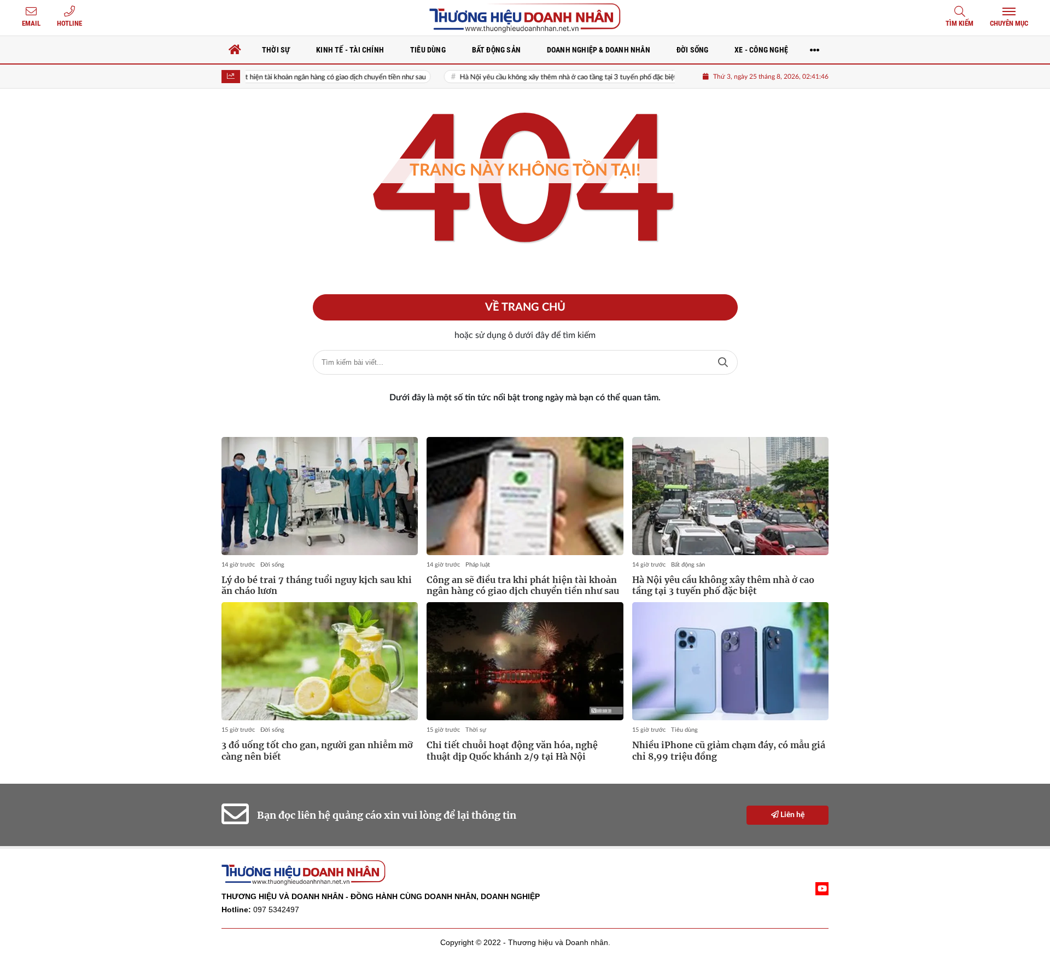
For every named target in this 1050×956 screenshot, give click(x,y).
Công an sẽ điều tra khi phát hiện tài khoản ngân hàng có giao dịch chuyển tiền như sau (270, 77)
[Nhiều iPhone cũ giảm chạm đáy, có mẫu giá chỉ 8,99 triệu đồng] (730, 661)
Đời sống (272, 565)
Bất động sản (688, 565)
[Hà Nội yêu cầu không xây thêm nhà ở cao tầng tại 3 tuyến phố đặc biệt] (730, 496)
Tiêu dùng (684, 730)
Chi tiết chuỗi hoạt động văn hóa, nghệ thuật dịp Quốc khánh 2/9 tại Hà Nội (512, 750)
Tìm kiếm (959, 23)
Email (31, 23)
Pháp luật (477, 565)
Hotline (69, 23)
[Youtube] (822, 888)
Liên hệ (791, 815)
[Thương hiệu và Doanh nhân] (525, 17)
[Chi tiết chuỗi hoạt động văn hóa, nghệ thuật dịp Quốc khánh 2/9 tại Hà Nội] (525, 661)
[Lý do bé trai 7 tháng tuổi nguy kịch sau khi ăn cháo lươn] (319, 496)
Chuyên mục (1009, 23)
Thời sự (475, 730)
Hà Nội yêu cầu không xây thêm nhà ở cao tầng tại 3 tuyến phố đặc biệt (544, 77)
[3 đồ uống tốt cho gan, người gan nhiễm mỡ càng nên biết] (319, 661)
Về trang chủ (525, 307)
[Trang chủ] (235, 49)
